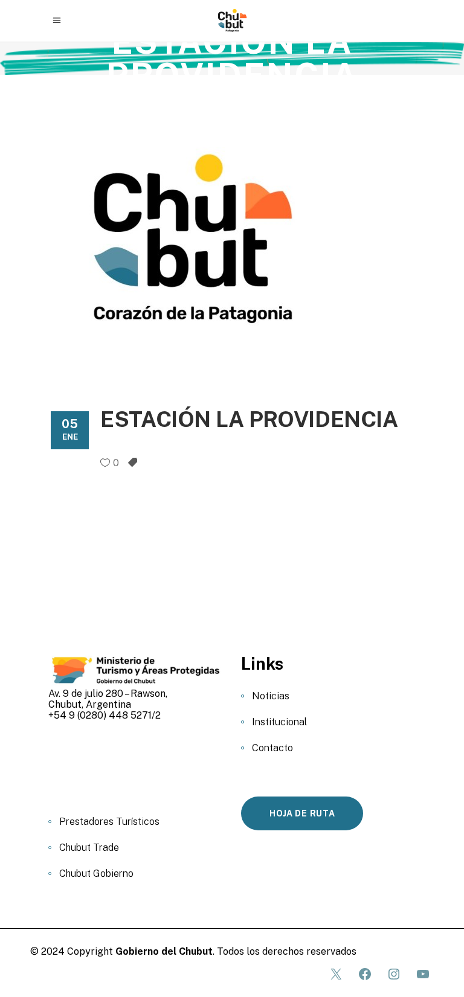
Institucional (279, 722)
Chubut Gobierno (96, 873)
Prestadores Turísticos (109, 821)
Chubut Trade (89, 847)
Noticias (270, 696)
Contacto (272, 748)
